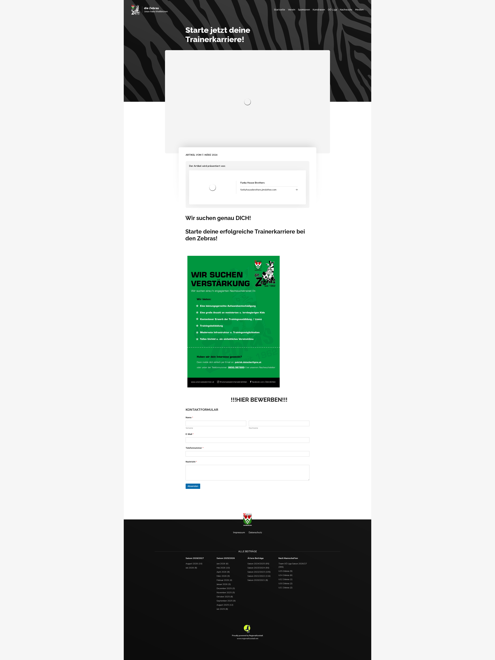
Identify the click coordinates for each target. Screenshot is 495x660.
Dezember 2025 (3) (226, 588)
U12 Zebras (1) (285, 579)
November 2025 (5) (226, 592)
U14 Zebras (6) (285, 575)
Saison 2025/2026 (226, 558)
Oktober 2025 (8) (225, 596)
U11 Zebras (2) (285, 587)
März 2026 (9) (223, 576)
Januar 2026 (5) (224, 584)
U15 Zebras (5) (285, 571)
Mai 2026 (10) (223, 567)
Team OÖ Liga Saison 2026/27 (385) (292, 565)
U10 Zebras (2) (285, 583)
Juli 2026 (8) (191, 567)
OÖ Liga (332, 9)
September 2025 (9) (226, 600)
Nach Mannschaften (288, 558)
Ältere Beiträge (256, 558)
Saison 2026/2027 (195, 558)
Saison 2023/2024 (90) (258, 567)
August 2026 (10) (194, 563)
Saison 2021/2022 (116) (259, 576)
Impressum (239, 532)
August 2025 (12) (225, 605)
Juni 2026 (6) (222, 563)
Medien (359, 9)
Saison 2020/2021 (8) (258, 580)
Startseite (279, 9)
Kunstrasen (319, 9)
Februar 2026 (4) (224, 580)
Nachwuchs (346, 9)
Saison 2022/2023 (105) (259, 572)
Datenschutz (255, 532)
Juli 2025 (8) (222, 609)
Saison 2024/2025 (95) (258, 563)
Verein (291, 9)
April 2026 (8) (223, 572)
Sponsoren (304, 9)
